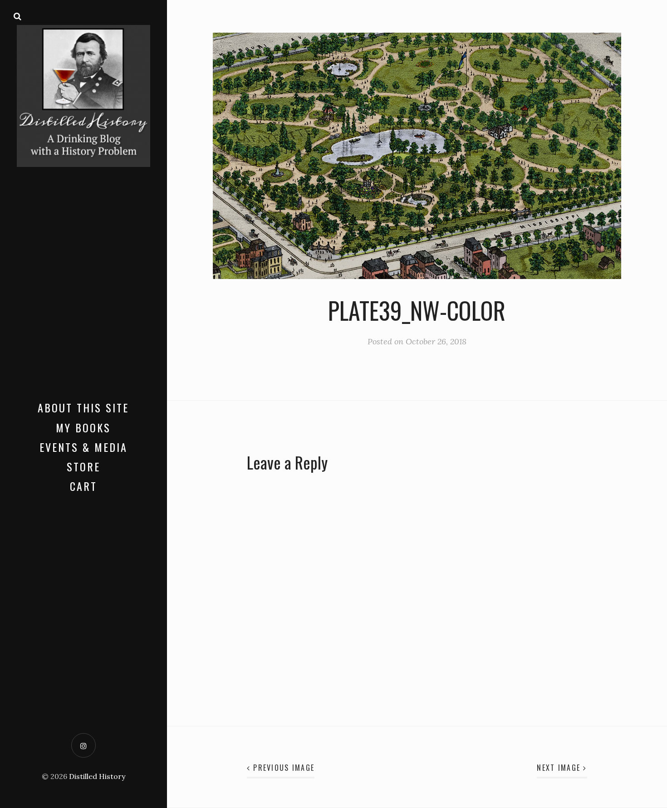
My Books (83, 427)
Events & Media (83, 447)
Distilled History (97, 776)
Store (83, 466)
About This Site (83, 407)
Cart (83, 486)
